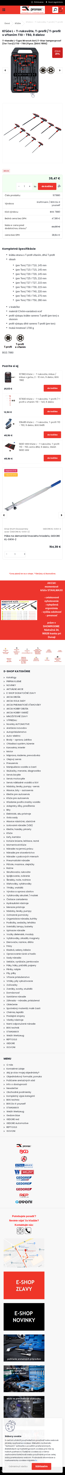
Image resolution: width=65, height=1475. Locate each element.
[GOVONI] (24, 1201)
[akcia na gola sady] (24, 1367)
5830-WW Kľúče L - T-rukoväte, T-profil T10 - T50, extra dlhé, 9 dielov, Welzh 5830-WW (39, 447)
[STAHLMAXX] (24, 1165)
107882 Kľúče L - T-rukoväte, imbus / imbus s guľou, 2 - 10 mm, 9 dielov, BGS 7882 (39, 377)
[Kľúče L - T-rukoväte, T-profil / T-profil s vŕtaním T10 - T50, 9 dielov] (32, 70)
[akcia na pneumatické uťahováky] (24, 1397)
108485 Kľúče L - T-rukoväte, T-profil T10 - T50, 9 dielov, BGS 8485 (39, 424)
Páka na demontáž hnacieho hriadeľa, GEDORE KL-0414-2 (32, 537)
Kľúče (18, 23)
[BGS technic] (24, 1151)
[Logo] (32, 10)
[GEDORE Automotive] (24, 1178)
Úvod (7, 23)
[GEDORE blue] (24, 1184)
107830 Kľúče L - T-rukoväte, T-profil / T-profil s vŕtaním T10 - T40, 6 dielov (40, 400)
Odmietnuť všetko (18, 1466)
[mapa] (57, 657)
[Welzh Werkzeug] (24, 1171)
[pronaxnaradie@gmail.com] (20, 1228)
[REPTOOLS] (24, 1195)
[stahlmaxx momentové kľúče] (19, 602)
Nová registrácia (55, 2)
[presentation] (5, 70)
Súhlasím (41, 1466)
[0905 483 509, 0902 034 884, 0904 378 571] (28, 1228)
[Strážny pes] (59, 186)
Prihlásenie (38, 2)
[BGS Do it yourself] (24, 1157)
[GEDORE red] (24, 1189)
